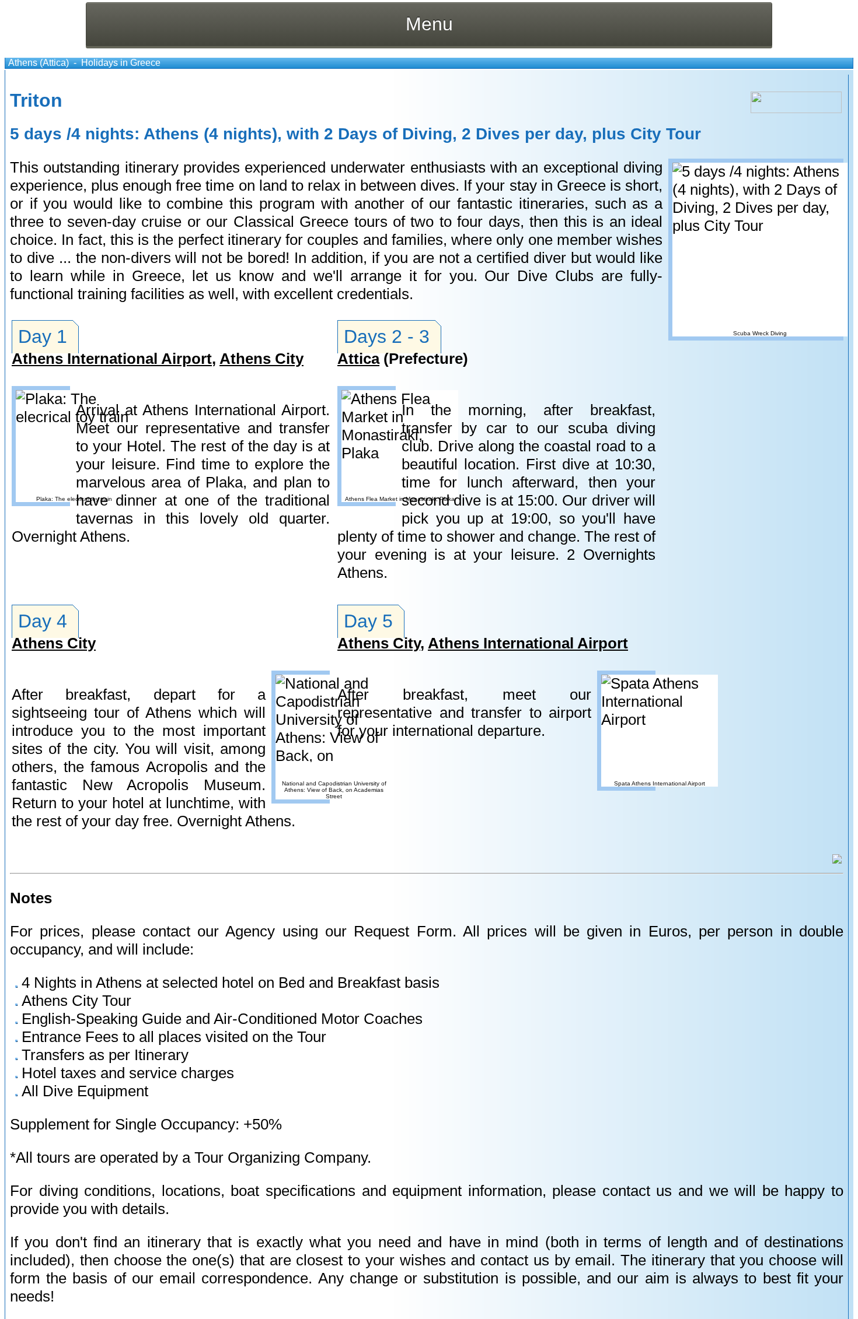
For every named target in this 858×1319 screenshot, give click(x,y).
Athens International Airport (112, 358)
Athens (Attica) (38, 63)
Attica (358, 358)
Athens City (261, 358)
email (593, 1260)
